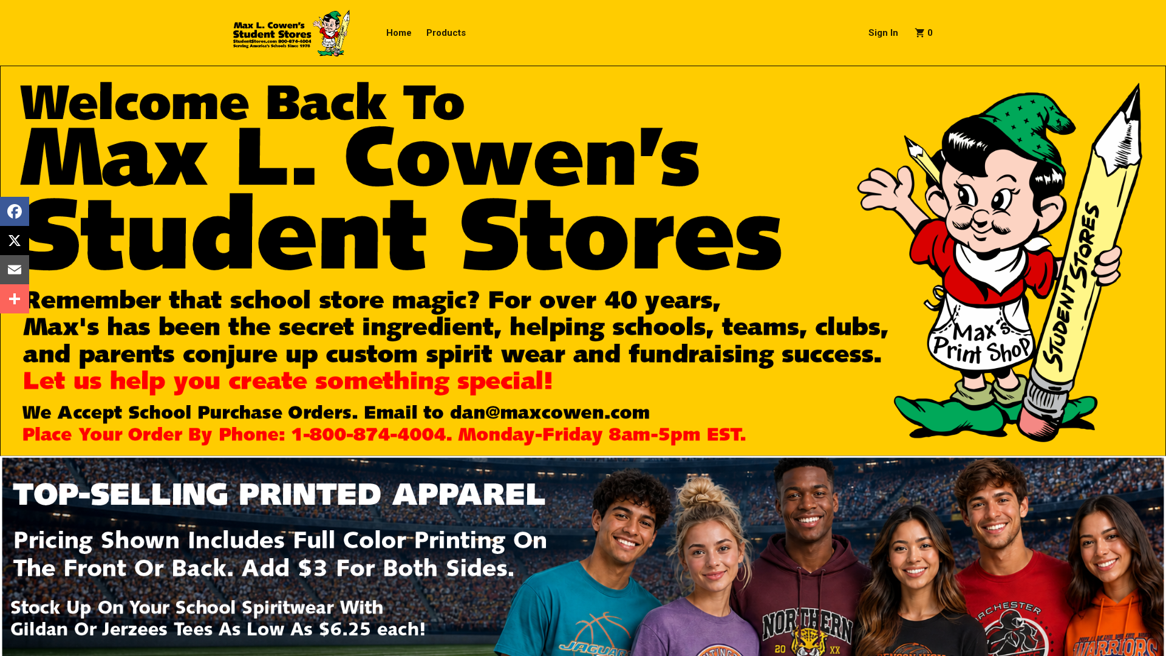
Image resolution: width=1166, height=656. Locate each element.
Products (446, 32)
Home (399, 32)
